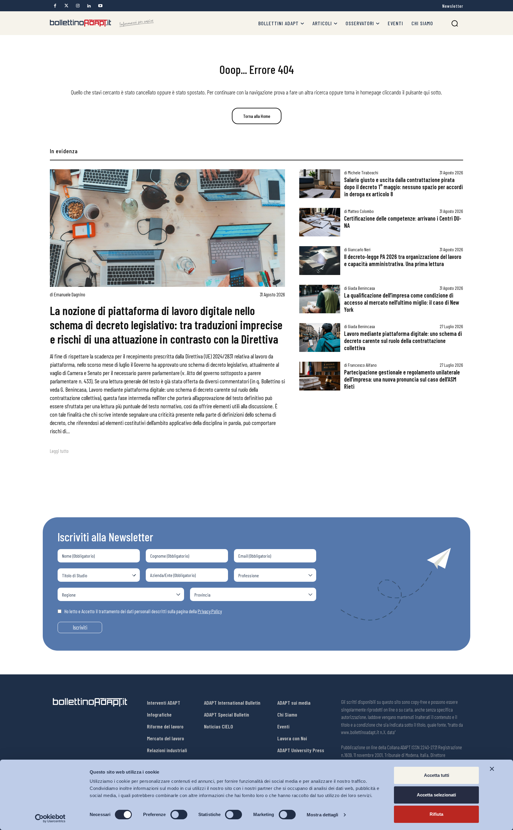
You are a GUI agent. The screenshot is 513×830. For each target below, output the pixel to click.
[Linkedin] (89, 6)
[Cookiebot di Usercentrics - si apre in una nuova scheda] (50, 818)
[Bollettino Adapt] (102, 23)
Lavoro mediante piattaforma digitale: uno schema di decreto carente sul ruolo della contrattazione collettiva (403, 340)
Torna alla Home (256, 116)
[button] (454, 23)
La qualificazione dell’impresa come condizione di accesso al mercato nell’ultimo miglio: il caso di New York (401, 302)
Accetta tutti (436, 775)
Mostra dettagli (322, 814)
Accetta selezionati (436, 794)
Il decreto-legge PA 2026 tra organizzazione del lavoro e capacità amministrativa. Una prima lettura (402, 260)
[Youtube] (100, 6)
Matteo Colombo (361, 211)
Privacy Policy (210, 611)
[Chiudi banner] (492, 769)
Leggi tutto (59, 451)
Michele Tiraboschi (363, 172)
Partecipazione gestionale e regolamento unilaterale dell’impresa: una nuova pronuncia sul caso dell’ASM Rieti (402, 379)
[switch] (178, 814)
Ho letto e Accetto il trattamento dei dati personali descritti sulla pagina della (143, 611)
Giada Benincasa (361, 288)
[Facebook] (55, 6)
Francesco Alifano (362, 365)
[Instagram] (77, 6)
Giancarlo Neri (359, 249)
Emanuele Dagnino (69, 294)
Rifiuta (436, 814)
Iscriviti (80, 627)
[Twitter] (66, 6)
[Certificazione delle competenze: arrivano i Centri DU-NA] (319, 222)
